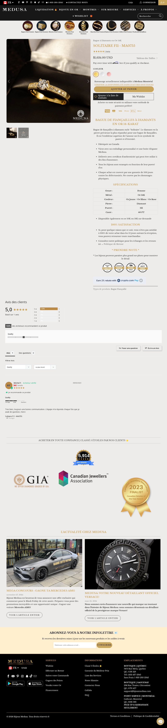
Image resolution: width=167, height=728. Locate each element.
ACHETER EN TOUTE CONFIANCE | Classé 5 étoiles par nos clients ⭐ (83, 440)
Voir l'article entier (24, 615)
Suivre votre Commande (57, 675)
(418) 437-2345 (134, 674)
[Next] (88, 81)
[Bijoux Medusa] (15, 9)
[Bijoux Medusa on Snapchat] (35, 3)
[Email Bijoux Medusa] (42, 3)
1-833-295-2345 (141, 677)
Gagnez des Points (54, 680)
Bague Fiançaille (118, 289)
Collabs (88, 690)
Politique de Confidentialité (146, 716)
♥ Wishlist (80, 16)
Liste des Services (93, 675)
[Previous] (9, 81)
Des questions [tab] (25, 353)
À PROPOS (148, 9)
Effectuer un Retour (55, 671)
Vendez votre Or (53, 685)
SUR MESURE (110, 9)
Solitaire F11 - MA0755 (13, 416)
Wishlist (49, 666)
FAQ (87, 695)
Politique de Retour (113, 244)
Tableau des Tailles (146, 58)
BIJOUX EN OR (69, 9)
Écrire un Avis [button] (153, 348)
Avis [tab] (8, 353)
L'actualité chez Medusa (83, 532)
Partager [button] (11, 418)
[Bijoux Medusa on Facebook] (19, 3)
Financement (52, 690)
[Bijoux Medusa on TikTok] (39, 3)
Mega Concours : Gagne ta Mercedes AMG (41, 590)
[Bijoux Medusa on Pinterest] (27, 3)
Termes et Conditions (120, 716)
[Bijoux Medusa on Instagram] (31, 3)
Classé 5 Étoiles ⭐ (93, 666)
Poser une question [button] (130, 348)
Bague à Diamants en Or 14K (107, 40)
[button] (160, 721)
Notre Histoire (91, 680)
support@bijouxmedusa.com (137, 691)
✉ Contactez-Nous (77, 3)
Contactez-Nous (92, 685)
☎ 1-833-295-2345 (54, 3)
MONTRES (90, 9)
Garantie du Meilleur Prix (97, 671)
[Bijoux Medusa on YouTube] (23, 3)
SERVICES (130, 9)
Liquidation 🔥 (46, 9)
